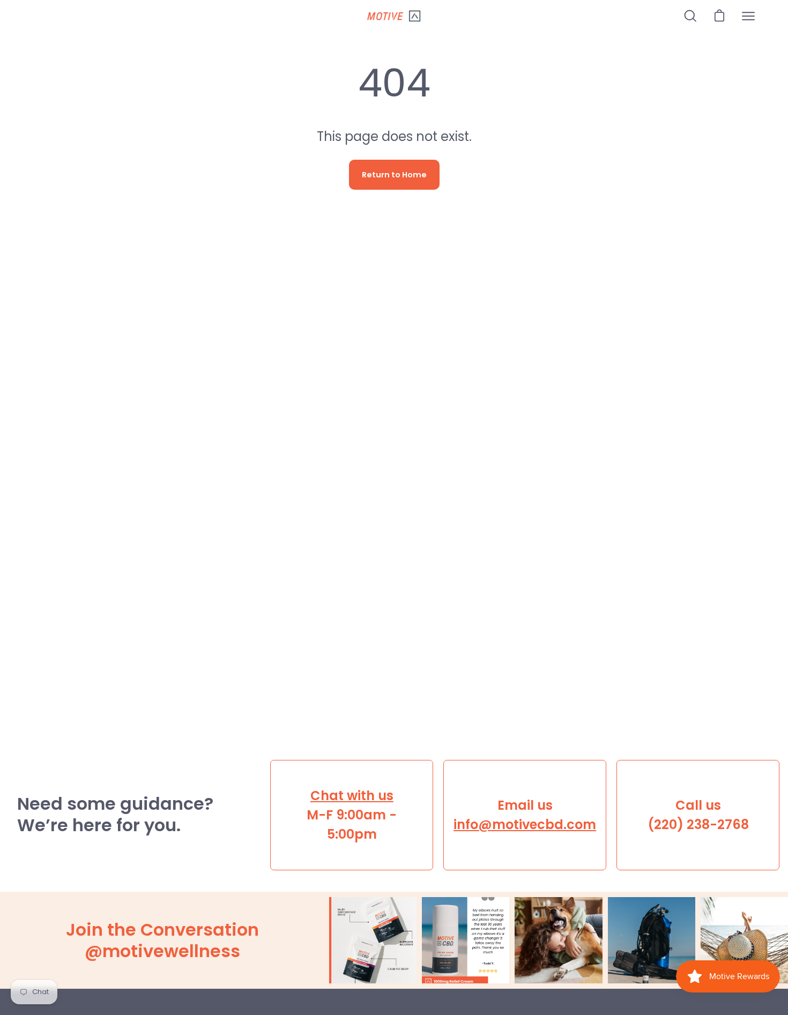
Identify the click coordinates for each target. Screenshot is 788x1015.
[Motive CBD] (394, 16)
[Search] (690, 16)
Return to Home (394, 174)
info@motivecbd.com (525, 824)
